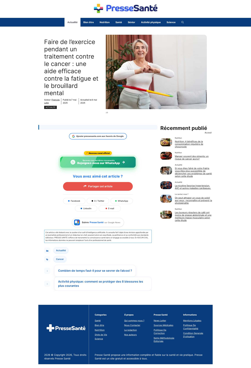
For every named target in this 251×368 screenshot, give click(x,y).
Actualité (72, 22)
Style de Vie (101, 334)
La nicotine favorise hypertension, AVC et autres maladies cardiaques (193, 187)
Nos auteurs (130, 334)
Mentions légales (192, 320)
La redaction (130, 330)
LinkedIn (87, 208)
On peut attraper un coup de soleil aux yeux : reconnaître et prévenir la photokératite (193, 200)
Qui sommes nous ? (134, 320)
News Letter (160, 320)
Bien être (88, 22)
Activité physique (151, 22)
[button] (183, 22)
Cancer (60, 259)
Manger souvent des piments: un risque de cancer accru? (192, 157)
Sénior (131, 22)
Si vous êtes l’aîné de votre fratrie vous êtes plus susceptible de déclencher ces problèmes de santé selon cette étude (193, 172)
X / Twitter (99, 201)
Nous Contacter (132, 325)
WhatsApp (123, 201)
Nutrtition (100, 330)
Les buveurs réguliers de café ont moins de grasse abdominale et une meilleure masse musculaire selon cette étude (193, 216)
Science (171, 22)
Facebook (75, 201)
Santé (118, 22)
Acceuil (208, 132)
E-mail (111, 208)
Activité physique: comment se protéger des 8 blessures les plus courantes (100, 284)
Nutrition (105, 22)
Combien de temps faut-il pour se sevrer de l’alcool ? (95, 270)
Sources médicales (163, 325)
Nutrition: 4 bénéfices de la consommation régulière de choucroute (189, 144)
